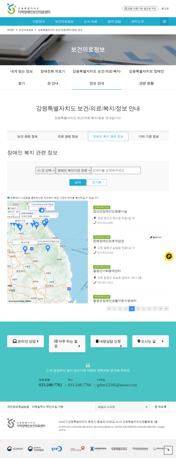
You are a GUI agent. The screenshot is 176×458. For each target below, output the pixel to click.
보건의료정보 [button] (64, 21)
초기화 (96, 182)
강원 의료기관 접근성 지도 (142, 8)
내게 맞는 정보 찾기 (21, 77)
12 (126, 308)
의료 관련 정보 (68, 136)
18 (160, 308)
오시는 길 (148, 341)
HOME (10, 30)
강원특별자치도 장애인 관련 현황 (146, 77)
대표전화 (50, 382)
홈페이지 (157, 237)
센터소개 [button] (137, 21)
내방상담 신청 (109, 341)
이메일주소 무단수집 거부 (47, 406)
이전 (114, 308)
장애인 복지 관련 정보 (108, 136)
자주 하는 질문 (66, 343)
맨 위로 (159, 406)
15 (143, 308)
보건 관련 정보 (27, 136)
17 (155, 308)
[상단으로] (168, 450)
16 (149, 308)
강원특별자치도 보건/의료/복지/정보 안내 (97, 77)
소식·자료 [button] (90, 21)
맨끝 (166, 308)
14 (138, 308)
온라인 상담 (26, 341)
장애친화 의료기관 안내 (52, 77)
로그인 (165, 8)
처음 (108, 308)
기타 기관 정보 (149, 136)
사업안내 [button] (38, 21)
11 (120, 308)
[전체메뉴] (164, 21)
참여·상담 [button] (114, 21)
